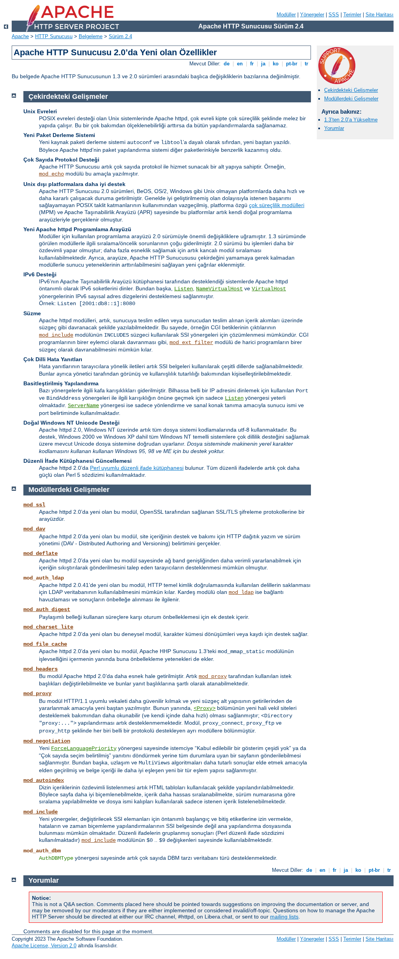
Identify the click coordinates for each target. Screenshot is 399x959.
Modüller (286, 15)
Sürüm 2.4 (120, 36)
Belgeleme (90, 36)
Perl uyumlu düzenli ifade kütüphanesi (137, 468)
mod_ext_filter (191, 342)
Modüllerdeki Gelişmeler (351, 99)
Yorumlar (334, 128)
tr (306, 64)
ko (275, 64)
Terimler (352, 15)
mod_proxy (213, 676)
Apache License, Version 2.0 (44, 945)
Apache (20, 36)
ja (263, 64)
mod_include (56, 335)
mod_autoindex (43, 780)
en (239, 64)
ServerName (83, 405)
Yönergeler (312, 15)
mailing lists (284, 916)
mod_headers (40, 669)
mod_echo (51, 174)
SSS (333, 15)
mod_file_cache (45, 644)
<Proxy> (204, 708)
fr (252, 64)
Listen (183, 289)
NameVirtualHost (219, 289)
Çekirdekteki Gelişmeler (351, 90)
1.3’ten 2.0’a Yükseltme (351, 120)
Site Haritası (379, 15)
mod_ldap (241, 592)
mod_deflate (40, 553)
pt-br (291, 64)
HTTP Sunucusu (53, 36)
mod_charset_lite (48, 627)
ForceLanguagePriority (84, 748)
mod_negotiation (46, 741)
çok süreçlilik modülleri (276, 205)
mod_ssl (34, 505)
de (226, 64)
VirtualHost (269, 289)
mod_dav (34, 529)
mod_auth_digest (46, 609)
